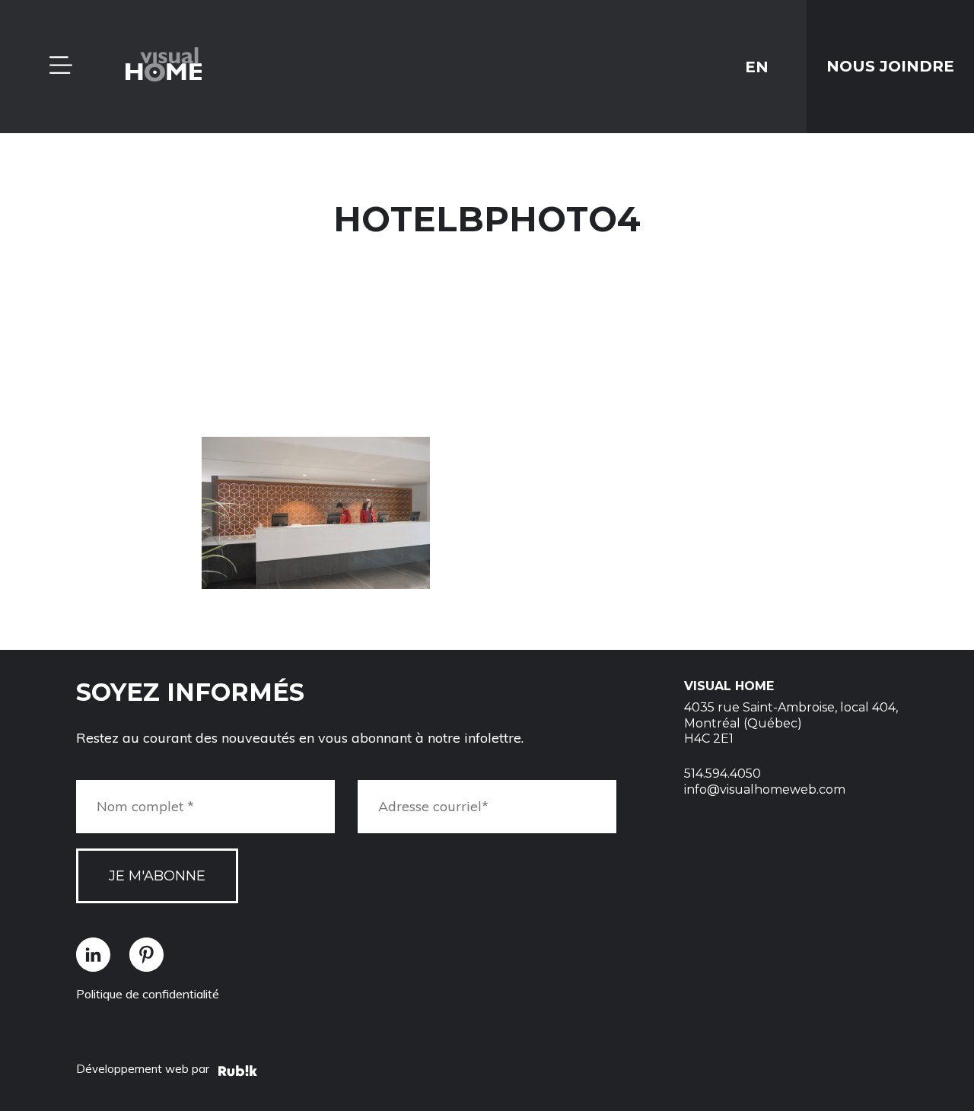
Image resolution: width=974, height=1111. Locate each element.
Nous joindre (890, 66)
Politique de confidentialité (147, 993)
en (757, 66)
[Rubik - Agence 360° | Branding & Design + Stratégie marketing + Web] (237, 1073)
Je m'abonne (157, 875)
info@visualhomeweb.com (764, 789)
